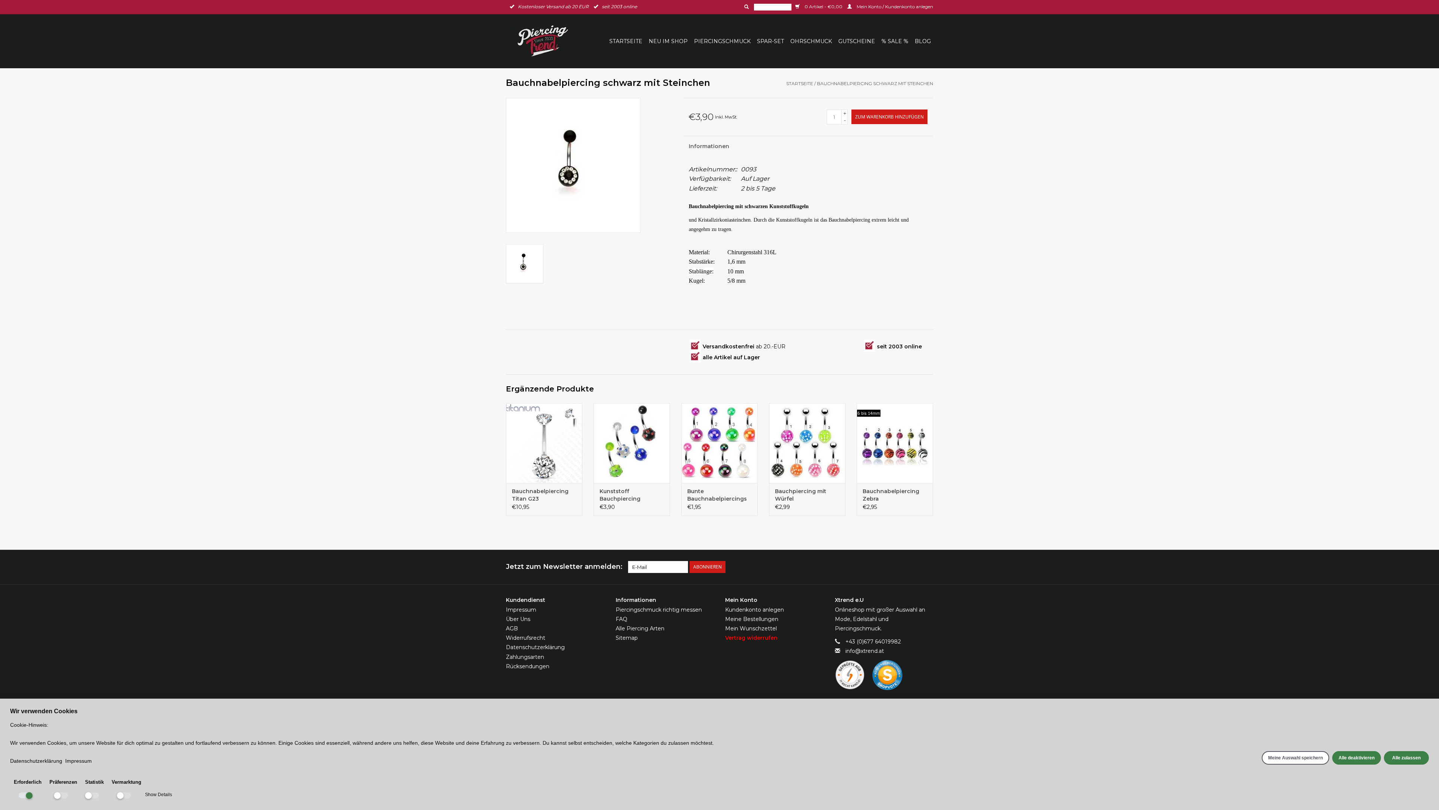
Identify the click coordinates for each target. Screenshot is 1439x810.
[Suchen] (745, 7)
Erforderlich (28, 782)
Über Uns (518, 619)
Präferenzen (63, 782)
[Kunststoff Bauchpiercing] (632, 443)
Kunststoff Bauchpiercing (620, 495)
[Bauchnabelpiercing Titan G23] (544, 443)
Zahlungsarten (525, 657)
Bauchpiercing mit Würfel (800, 495)
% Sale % (894, 41)
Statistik (94, 782)
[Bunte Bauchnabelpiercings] (719, 443)
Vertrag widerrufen (751, 637)
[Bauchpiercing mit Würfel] (807, 443)
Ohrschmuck (811, 41)
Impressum (521, 609)
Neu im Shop (668, 41)
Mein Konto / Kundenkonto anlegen (894, 6)
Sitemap (627, 637)
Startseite (625, 41)
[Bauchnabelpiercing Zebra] (895, 443)
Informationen (709, 146)
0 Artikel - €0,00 (823, 6)
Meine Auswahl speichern (1295, 757)
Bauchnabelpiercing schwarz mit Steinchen (875, 83)
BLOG (923, 41)
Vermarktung (126, 782)
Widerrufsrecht (525, 637)
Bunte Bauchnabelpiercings (717, 495)
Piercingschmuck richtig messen (659, 609)
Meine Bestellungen (751, 619)
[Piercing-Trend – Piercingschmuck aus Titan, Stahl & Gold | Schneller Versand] (547, 41)
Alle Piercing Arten (640, 628)
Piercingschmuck (722, 41)
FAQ (621, 619)
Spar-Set (770, 41)
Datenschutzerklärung (535, 647)
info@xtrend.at (864, 651)
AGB (512, 628)
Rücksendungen (527, 666)
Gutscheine (856, 41)
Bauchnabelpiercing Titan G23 (540, 495)
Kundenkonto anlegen (754, 609)
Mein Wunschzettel (751, 628)
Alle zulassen (1406, 757)
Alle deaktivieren (1357, 757)
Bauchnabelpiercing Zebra (891, 495)
